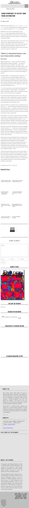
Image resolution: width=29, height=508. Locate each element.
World (2, 18)
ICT (6, 106)
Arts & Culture (18, 494)
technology (15, 29)
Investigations (18, 497)
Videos (21, 498)
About (25, 498)
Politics (24, 496)
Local (25, 493)
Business (25, 494)
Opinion (25, 497)
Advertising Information (8, 428)
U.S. (23, 493)
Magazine (17, 498)
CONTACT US (5, 418)
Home (16, 493)
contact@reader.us (11, 424)
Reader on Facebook (14, 312)
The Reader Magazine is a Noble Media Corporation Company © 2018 (3, 503)
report (3, 33)
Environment (18, 496)
